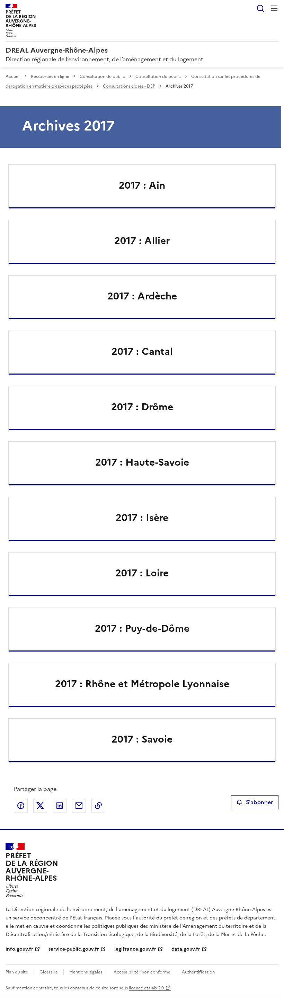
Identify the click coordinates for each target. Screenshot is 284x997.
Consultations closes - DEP (129, 86)
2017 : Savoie (142, 739)
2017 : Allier (142, 240)
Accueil (13, 76)
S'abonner (259, 802)
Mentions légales (85, 972)
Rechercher (260, 8)
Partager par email (79, 805)
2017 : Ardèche (142, 296)
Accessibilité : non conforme (142, 972)
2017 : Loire (142, 573)
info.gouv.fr (19, 949)
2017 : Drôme (142, 407)
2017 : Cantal (142, 351)
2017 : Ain (142, 185)
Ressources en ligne (50, 76)
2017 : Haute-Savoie (142, 462)
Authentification (198, 972)
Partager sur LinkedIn (59, 805)
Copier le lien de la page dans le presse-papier (98, 805)
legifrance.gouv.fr (135, 949)
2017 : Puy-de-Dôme (142, 628)
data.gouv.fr (185, 949)
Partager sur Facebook (21, 805)
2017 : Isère (142, 517)
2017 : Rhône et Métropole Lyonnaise (142, 683)
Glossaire (48, 972)
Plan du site (17, 972)
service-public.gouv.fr (73, 949)
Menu (274, 8)
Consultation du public (102, 76)
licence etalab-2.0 (146, 988)
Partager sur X (40, 805)
